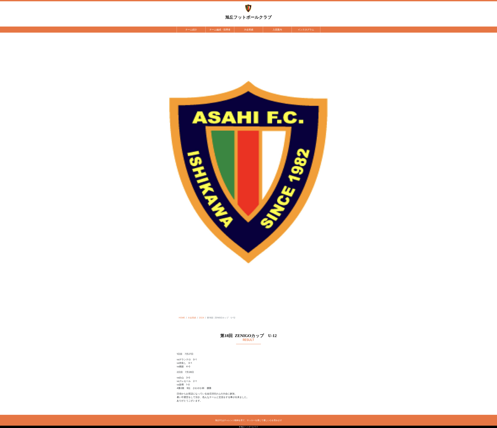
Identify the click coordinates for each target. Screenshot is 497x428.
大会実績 (248, 29)
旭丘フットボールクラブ (248, 17)
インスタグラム (306, 29)
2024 (201, 317)
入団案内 (277, 29)
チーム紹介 (191, 29)
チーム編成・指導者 (219, 29)
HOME (182, 317)
